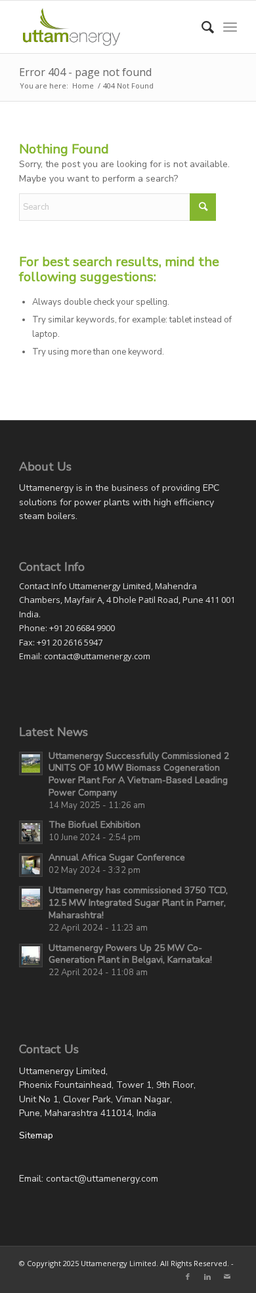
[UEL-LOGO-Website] (106, 27)
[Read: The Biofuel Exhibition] (31, 832)
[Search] (201, 27)
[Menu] (230, 27)
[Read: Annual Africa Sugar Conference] (31, 865)
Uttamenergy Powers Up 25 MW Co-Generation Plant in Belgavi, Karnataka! (130, 954)
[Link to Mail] (227, 1276)
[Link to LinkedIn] (207, 1276)
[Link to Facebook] (188, 1276)
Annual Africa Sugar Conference (117, 857)
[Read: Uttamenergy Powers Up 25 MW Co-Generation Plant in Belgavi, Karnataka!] (31, 955)
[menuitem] (201, 27)
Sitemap (36, 1135)
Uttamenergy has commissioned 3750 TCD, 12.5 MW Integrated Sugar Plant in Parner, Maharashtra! (138, 902)
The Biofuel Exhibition (94, 825)
